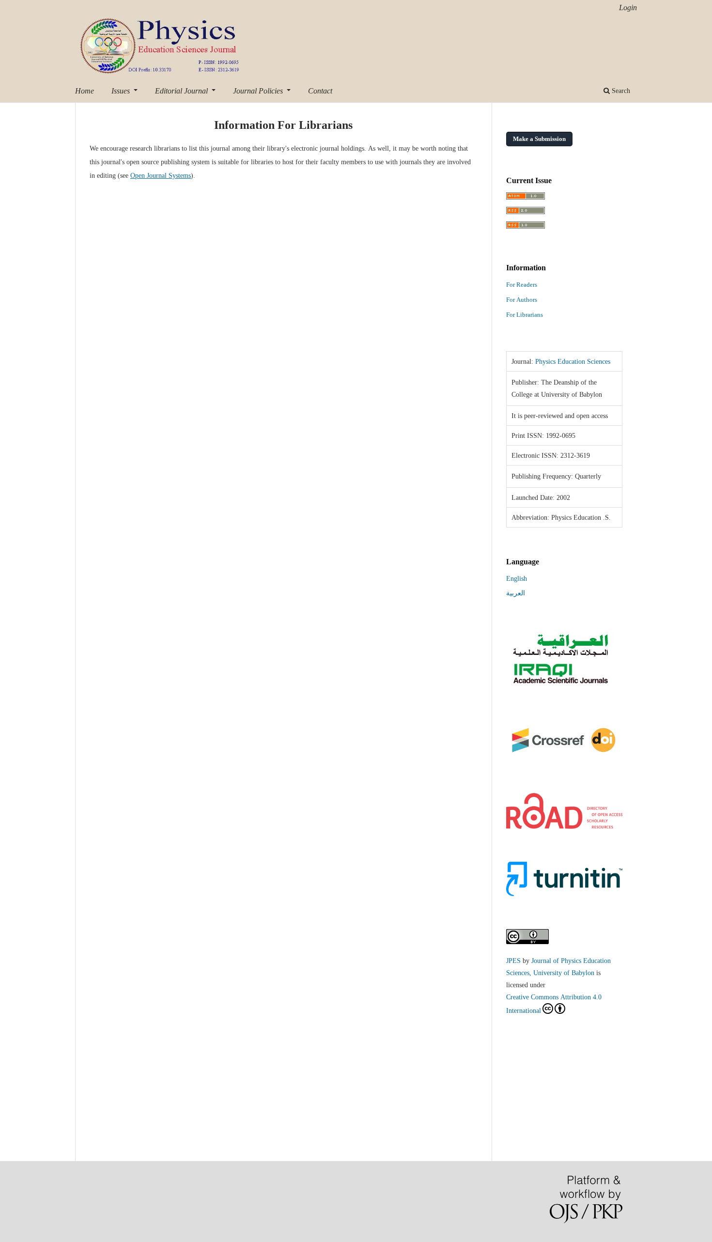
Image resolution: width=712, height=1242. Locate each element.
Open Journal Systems (160, 175)
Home (84, 90)
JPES (513, 960)
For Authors (521, 299)
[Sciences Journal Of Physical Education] (560, 684)
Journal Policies (259, 90)
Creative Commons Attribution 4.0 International (554, 1004)
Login (628, 7)
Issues (121, 90)
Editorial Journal (182, 90)
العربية (515, 593)
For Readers (521, 284)
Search (620, 90)
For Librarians (524, 314)
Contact (320, 90)
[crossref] (564, 757)
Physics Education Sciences (572, 361)
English (516, 578)
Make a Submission (539, 139)
